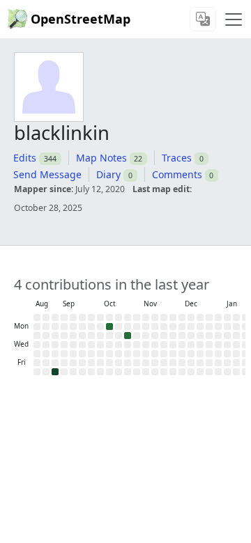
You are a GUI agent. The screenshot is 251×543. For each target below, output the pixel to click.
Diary (108, 174)
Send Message (47, 174)
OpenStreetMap (80, 18)
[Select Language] (203, 19)
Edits (24, 157)
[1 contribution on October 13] (109, 326)
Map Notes (101, 157)
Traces (177, 157)
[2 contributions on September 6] (55, 371)
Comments (177, 174)
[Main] (233, 19)
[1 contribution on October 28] (127, 335)
